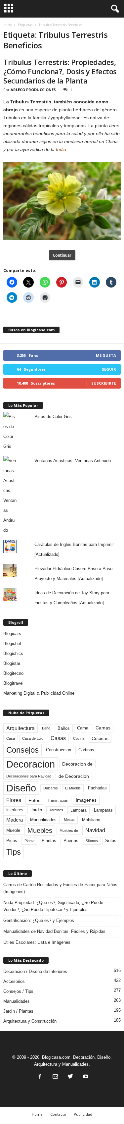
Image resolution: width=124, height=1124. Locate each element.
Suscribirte (103, 383)
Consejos (22, 749)
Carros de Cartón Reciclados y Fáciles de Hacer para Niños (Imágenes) (60, 888)
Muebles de (69, 830)
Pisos (11, 840)
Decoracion (30, 764)
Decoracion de (77, 764)
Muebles (39, 830)
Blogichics (13, 653)
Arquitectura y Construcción (30, 1021)
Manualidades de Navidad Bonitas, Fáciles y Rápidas (54, 931)
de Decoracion (74, 776)
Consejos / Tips (18, 991)
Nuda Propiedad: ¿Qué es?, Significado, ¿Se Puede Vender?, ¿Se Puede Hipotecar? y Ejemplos (53, 906)
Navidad (95, 830)
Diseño (21, 788)
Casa (10, 738)
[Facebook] (40, 1077)
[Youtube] (85, 1077)
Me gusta (106, 355)
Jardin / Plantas (18, 1011)
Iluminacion (58, 800)
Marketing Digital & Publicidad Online (38, 693)
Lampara (78, 810)
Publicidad (83, 1114)
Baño (46, 728)
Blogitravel (13, 683)
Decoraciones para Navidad (28, 776)
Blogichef (12, 643)
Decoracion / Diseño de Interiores (35, 971)
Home (37, 1114)
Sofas (110, 840)
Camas (103, 727)
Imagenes (86, 800)
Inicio (7, 25)
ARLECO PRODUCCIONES (33, 89)
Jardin (36, 810)
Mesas (69, 820)
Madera (14, 820)
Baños (64, 728)
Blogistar (11, 663)
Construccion (58, 750)
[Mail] (55, 1077)
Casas (58, 738)
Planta (29, 841)
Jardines (56, 810)
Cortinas (86, 750)
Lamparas (103, 810)
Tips (13, 851)
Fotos (34, 800)
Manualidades (43, 820)
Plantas (49, 840)
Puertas (70, 840)
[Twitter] (70, 1077)
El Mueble (73, 788)
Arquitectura (20, 728)
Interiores (14, 810)
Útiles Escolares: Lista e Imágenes (36, 942)
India (61, 149)
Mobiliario (91, 819)
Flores (13, 800)
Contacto (58, 1114)
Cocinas (100, 738)
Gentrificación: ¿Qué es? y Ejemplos (38, 920)
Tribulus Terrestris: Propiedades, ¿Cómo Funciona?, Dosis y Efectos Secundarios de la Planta (60, 71)
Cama (82, 728)
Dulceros (50, 788)
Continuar (62, 255)
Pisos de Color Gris (53, 416)
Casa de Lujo (32, 738)
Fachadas (97, 788)
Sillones (92, 841)
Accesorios (14, 981)
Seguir (109, 369)
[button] (113, 9)
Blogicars (12, 633)
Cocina (78, 738)
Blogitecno (13, 673)
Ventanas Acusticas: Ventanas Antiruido (72, 460)
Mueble (13, 830)
